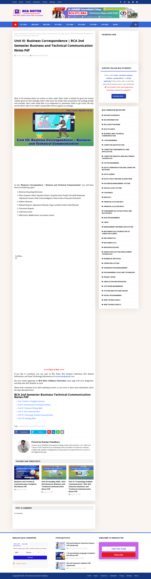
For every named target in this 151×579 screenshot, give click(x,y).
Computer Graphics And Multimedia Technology (118, 157)
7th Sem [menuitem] (93, 24)
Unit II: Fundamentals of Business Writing (34, 405)
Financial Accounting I (114, 202)
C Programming (110, 140)
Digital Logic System (113, 188)
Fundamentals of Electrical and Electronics (117, 212)
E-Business (108, 193)
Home (15, 2)
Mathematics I (110, 238)
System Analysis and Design (116, 291)
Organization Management (116, 268)
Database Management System (117, 183)
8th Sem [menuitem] (104, 24)
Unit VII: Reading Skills (27, 418)
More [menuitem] (115, 24)
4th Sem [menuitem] (58, 24)
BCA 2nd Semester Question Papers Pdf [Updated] (80, 544)
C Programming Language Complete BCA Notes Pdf (81, 554)
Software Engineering (113, 286)
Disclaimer (36, 2)
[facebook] (120, 2)
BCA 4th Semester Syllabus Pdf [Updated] (79, 564)
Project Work (109, 277)
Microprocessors (111, 247)
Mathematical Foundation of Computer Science (116, 232)
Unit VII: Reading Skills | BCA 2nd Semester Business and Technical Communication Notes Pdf (53, 485)
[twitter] (137, 2)
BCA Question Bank (112, 124)
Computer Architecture (114, 145)
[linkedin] (128, 2)
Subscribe (118, 555)
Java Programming (112, 218)
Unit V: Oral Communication (29, 412)
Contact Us (104, 576)
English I (107, 197)
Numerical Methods (112, 259)
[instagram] (124, 2)
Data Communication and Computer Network (118, 168)
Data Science (109, 174)
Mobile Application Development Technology (117, 253)
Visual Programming (113, 295)
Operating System (111, 263)
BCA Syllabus (109, 129)
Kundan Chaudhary (22, 55)
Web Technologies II (112, 304)
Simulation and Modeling (115, 281)
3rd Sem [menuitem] (46, 24)
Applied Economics (112, 115)
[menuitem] (15, 24)
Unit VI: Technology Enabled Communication (35, 415)
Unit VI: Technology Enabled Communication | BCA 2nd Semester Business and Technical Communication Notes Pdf (80, 486)
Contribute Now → (119, 96)
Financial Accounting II (114, 206)
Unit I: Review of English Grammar (31, 401)
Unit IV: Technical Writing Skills (30, 408)
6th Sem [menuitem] (81, 24)
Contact (28, 2)
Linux (106, 222)
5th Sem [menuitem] (69, 24)
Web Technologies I (112, 300)
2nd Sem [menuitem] (34, 24)
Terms (59, 2)
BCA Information (111, 120)
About (21, 2)
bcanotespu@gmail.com (64, 376)
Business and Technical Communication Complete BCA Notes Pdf (25, 484)
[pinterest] (132, 2)
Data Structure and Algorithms (118, 179)
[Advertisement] (54, 76)
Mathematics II (110, 243)
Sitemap (52, 2)
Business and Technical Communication (33, 34)
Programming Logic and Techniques (119, 272)
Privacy (44, 2)
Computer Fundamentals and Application (115, 150)
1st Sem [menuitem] (23, 24)
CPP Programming (111, 163)
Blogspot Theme (58, 576)
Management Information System (118, 227)
